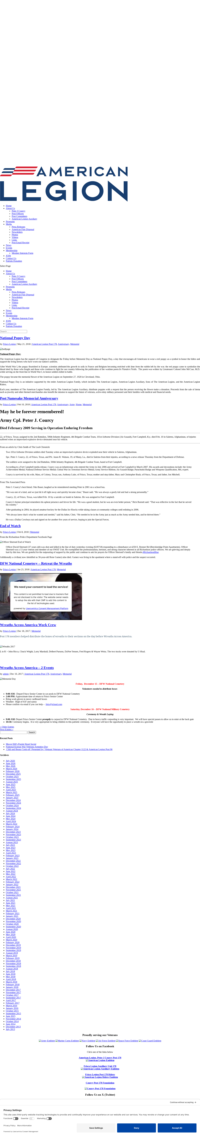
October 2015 (12, 1011)
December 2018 (13, 961)
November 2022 (13, 863)
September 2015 (13, 1013)
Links (14, 240)
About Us (10, 208)
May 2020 (10, 934)
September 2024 (13, 808)
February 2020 (12, 942)
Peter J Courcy (18, 211)
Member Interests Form (22, 253)
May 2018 (10, 976)
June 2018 (10, 974)
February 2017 (12, 1003)
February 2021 (12, 913)
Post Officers (18, 213)
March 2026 (11, 768)
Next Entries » (6, 729)
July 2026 (10, 761)
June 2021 (10, 903)
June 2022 (10, 871)
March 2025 (11, 792)
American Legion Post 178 (44, 344)
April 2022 (11, 876)
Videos (15, 237)
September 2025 (13, 779)
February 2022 (12, 882)
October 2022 (12, 866)
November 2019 (13, 947)
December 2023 (13, 832)
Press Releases (18, 227)
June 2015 (10, 1016)
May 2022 (10, 874)
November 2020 (13, 921)
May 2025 (10, 787)
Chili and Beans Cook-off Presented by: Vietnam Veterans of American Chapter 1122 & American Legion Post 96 (59, 749)
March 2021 (11, 911)
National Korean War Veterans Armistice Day (27, 746)
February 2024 (12, 826)
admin (6, 674)
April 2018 (11, 979)
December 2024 (13, 800)
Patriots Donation (14, 261)
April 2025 (11, 789)
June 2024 (10, 816)
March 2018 (11, 982)
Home (9, 205)
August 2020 (12, 929)
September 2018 (13, 966)
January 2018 (12, 987)
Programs (10, 221)
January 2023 (12, 858)
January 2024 (12, 829)
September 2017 (13, 997)
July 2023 (10, 845)
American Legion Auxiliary (24, 219)
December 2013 (13, 1026)
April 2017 (11, 1000)
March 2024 (11, 824)
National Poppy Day (15, 338)
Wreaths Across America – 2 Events (27, 668)
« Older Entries (7, 727)
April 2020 (11, 937)
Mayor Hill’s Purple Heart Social (21, 744)
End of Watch (10, 526)
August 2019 (12, 953)
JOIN (8, 255)
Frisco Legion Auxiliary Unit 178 (100, 1066)
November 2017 (13, 992)
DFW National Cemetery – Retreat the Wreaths (36, 563)
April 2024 (11, 821)
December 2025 (13, 774)
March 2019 (11, 955)
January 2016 (12, 1008)
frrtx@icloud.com (54, 704)
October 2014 (12, 1021)
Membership (11, 250)
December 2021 (13, 887)
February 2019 (12, 958)
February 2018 (12, 984)
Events (9, 248)
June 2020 (10, 932)
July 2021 (10, 900)
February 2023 (12, 855)
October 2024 (12, 805)
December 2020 (13, 918)
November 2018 (13, 963)
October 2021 (12, 892)
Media (9, 224)
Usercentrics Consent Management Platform (47, 608)
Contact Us (11, 258)
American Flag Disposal (23, 229)
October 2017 (12, 995)
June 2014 (10, 1024)
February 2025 (12, 795)
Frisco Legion (9, 344)
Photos (15, 234)
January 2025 (12, 797)
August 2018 (12, 969)
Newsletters (17, 232)
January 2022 (12, 884)
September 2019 (13, 950)
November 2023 (13, 834)
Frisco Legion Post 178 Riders (100, 1074)
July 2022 (10, 868)
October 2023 (12, 837)
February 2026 (12, 771)
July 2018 (10, 971)
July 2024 (10, 813)
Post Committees (19, 216)
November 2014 (13, 1019)
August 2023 (12, 842)
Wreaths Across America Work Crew (28, 625)
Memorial (74, 344)
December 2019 (13, 945)
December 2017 (13, 990)
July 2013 (10, 1029)
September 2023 (13, 840)
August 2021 (12, 897)
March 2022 (11, 879)
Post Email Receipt (20, 242)
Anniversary (63, 344)
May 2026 (10, 766)
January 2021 (12, 916)
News (8, 245)
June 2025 (10, 784)
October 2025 (12, 776)
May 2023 (10, 850)
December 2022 (13, 861)
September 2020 (13, 926)
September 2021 (13, 895)
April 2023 (11, 853)
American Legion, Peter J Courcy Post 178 (100, 1057)
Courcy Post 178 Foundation (100, 1083)
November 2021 (13, 890)
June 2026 (10, 763)
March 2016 (11, 1005)
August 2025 (12, 782)
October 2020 (12, 924)
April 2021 (11, 908)
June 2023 (10, 847)
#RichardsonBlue (151, 552)
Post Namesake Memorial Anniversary (29, 398)
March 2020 (11, 940)
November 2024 (13, 803)
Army (72, 404)
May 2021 (10, 905)
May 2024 (10, 818)
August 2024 (12, 811)
